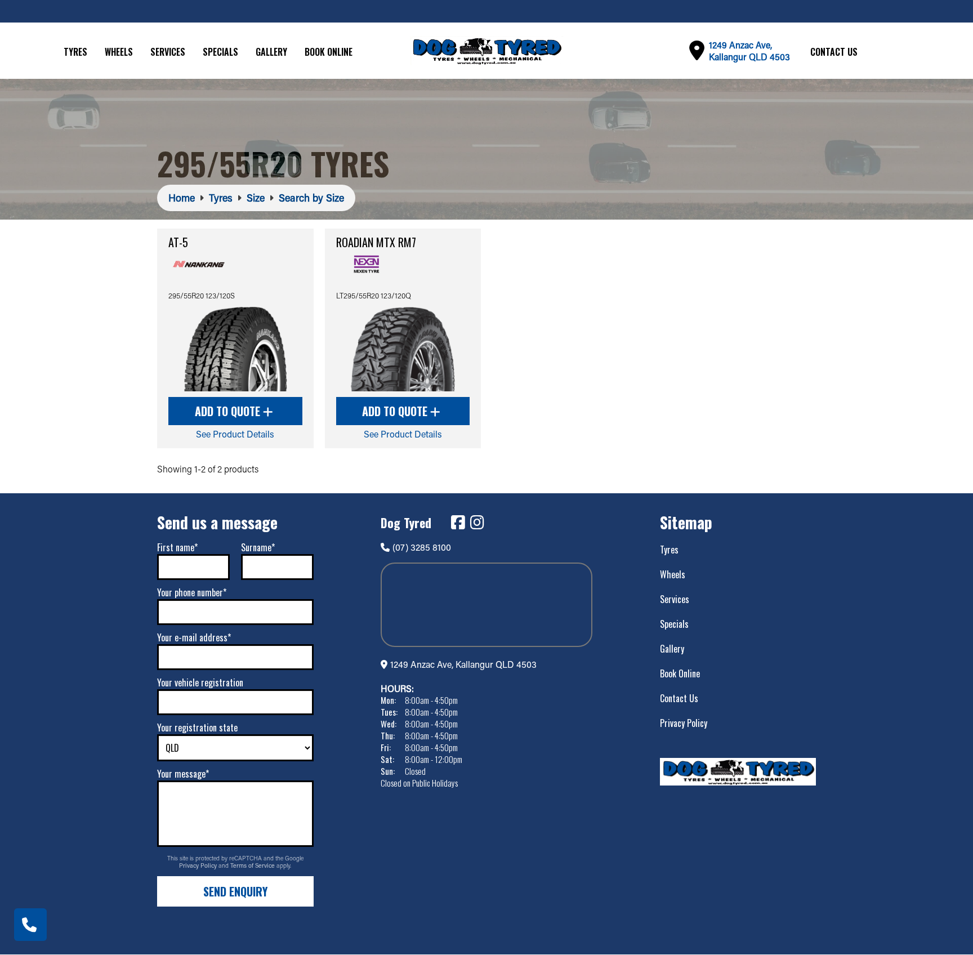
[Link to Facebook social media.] (457, 522)
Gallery (271, 52)
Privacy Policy (198, 865)
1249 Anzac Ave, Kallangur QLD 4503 (463, 664)
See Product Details (235, 434)
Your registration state (197, 727)
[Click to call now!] (30, 924)
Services (167, 52)
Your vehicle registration (200, 682)
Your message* (183, 773)
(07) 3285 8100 (421, 547)
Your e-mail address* (194, 637)
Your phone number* (191, 592)
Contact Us (834, 52)
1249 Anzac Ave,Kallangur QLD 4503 (749, 51)
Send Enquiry (235, 891)
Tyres (75, 52)
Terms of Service (253, 865)
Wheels (119, 52)
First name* (177, 547)
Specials (220, 52)
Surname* (258, 547)
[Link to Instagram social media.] (476, 522)
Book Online (328, 52)
